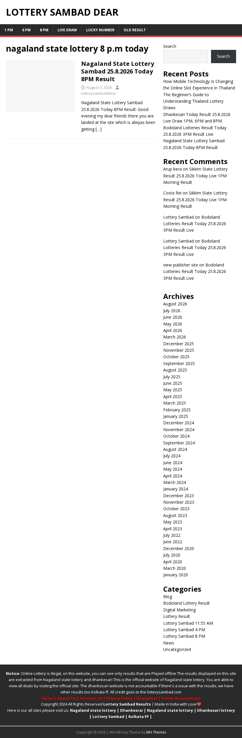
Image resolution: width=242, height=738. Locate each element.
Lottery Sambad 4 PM (184, 629)
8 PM (44, 29)
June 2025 (172, 383)
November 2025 (178, 350)
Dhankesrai (131, 710)
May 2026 (172, 324)
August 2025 (175, 370)
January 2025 (175, 416)
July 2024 (171, 456)
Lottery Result (176, 616)
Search (169, 46)
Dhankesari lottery (216, 710)
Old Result (135, 29)
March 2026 (174, 337)
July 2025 (171, 376)
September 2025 (179, 363)
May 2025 (172, 389)
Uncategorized (177, 649)
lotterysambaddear (98, 93)
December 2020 (178, 548)
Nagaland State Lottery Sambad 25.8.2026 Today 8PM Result (117, 71)
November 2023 (178, 502)
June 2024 (172, 462)
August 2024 (175, 449)
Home (47, 698)
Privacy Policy (119, 698)
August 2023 (175, 515)
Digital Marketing (179, 610)
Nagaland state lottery (63, 679)
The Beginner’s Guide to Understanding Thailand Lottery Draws (193, 101)
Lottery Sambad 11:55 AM (188, 623)
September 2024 (179, 443)
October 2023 (176, 508)
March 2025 (174, 403)
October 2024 (176, 436)
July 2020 (171, 555)
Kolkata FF (138, 716)
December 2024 (178, 423)
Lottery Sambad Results (127, 704)
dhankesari (102, 679)
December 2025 (178, 343)
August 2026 (175, 304)
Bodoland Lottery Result (186, 603)
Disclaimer (147, 698)
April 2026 (172, 330)
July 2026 (171, 310)
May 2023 (172, 522)
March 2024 (174, 482)
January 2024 (175, 489)
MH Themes (156, 732)
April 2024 (172, 476)
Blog (167, 596)
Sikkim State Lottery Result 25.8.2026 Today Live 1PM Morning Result (195, 175)
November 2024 (178, 429)
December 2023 (178, 495)
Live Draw (67, 29)
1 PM (8, 29)
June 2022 (172, 541)
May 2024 (172, 469)
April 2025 (172, 396)
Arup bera (172, 169)
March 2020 (174, 568)
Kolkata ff (99, 692)
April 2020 (172, 561)
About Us (66, 698)
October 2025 (176, 356)
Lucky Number (100, 29)
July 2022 (171, 535)
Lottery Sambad (108, 716)
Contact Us (91, 698)
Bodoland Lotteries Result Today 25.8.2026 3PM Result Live (194, 223)
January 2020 (175, 574)
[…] (99, 129)
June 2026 (172, 317)
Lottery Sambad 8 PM (184, 636)
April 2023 (172, 528)
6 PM (26, 29)
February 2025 (177, 410)
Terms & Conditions (181, 698)
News (168, 643)
